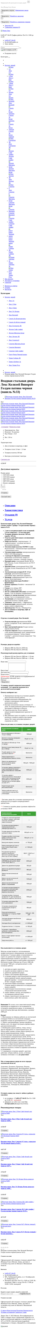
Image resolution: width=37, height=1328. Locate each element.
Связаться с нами (21, 1312)
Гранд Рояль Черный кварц (18, 354)
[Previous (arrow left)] (1, 1249)
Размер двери (5, 473)
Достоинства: (5, 672)
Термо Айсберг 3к (15, 362)
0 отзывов (4, 427)
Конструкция (11, 1310)
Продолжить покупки (8, 10)
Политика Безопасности (24, 1310)
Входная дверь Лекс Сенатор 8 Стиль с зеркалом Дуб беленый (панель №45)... (18, 1142)
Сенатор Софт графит (16, 351)
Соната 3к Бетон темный (17, 322)
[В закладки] (3, 489)
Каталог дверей (10, 65)
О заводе (4, 1310)
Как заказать (9, 279)
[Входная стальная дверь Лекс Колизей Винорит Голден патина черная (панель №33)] (20, 398)
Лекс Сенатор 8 (14, 340)
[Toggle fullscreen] (5, 1247)
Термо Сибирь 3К (15, 358)
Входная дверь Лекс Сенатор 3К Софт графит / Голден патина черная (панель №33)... (17, 1210)
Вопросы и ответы (11, 286)
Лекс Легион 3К (14, 336)
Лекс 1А (11, 301)
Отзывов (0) (11, 514)
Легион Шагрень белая (16, 333)
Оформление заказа (21, 10)
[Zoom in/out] (7, 1247)
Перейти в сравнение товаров (20, 22)
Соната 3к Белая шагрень (17, 318)
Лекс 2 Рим (12, 304)
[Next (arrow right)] (3, 1249)
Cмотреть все (5, 459)
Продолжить (5, 16)
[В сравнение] (5, 489)
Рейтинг (3, 680)
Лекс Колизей (13, 315)
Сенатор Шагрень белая (17, 344)
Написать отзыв (14, 427)
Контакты (8, 289)
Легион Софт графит (16, 329)
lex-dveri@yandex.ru (11, 42)
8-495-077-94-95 (10, 40)
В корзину (4, 493)
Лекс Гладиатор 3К (15, 326)
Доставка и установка (12, 280)
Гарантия (8, 282)
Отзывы (7, 287)
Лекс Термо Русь (14, 365)
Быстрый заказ (6, 496)
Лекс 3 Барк (13, 308)
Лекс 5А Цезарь (14, 311)
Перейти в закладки (17, 16)
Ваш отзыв (4, 670)
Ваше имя (4, 662)
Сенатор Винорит (15, 347)
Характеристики (14, 510)
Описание (10, 505)
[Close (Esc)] (1, 1247)
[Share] (3, 1247)
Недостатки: (5, 674)
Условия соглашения (8, 1312)
